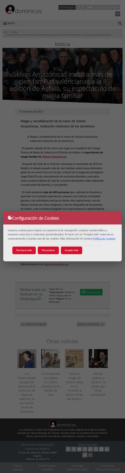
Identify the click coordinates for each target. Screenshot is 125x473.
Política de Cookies (104, 238)
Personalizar (48, 250)
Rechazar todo (24, 250)
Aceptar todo (71, 250)
